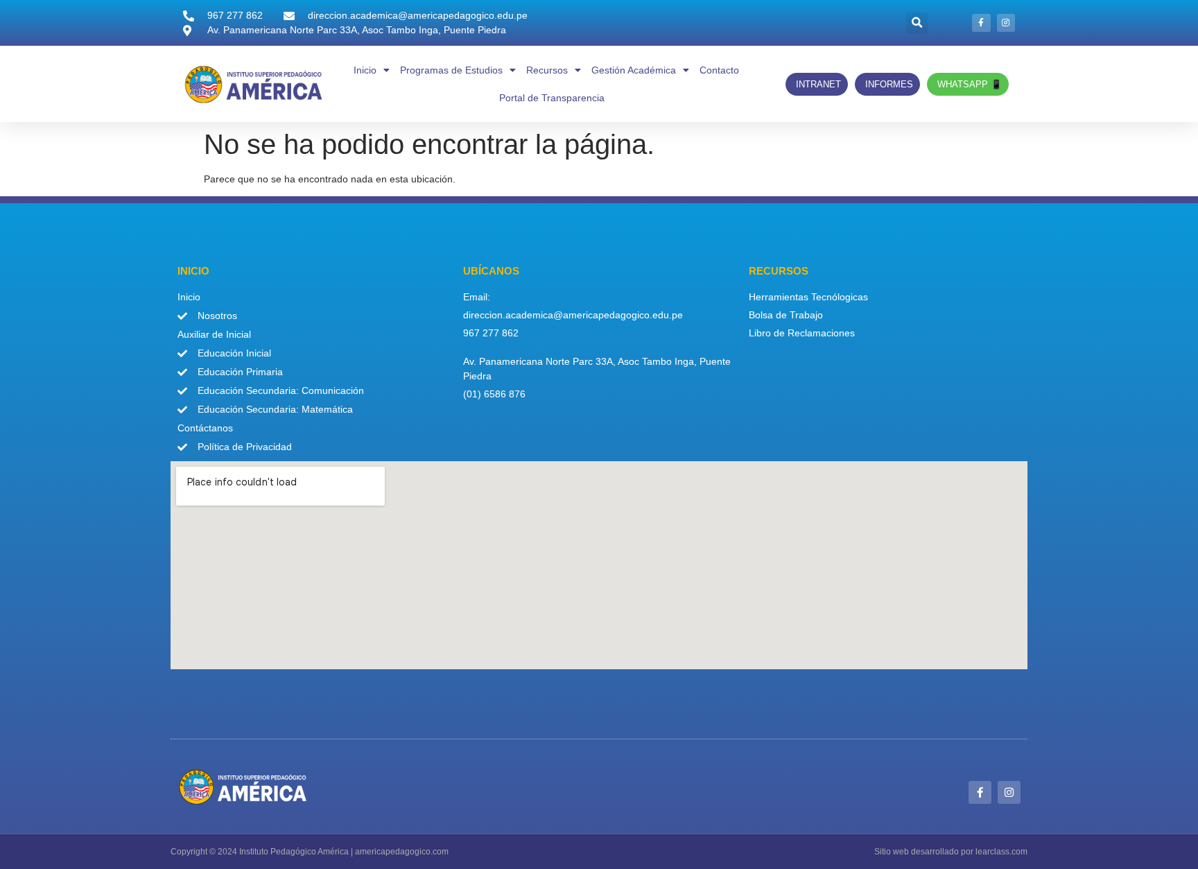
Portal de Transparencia (552, 97)
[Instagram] (1006, 23)
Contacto (719, 70)
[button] (917, 23)
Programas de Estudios (451, 70)
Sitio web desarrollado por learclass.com (950, 852)
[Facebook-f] (981, 23)
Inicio (365, 70)
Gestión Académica (633, 70)
